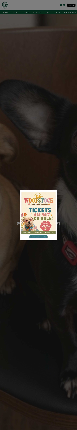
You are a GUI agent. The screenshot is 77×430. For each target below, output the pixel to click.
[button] (56, 190)
